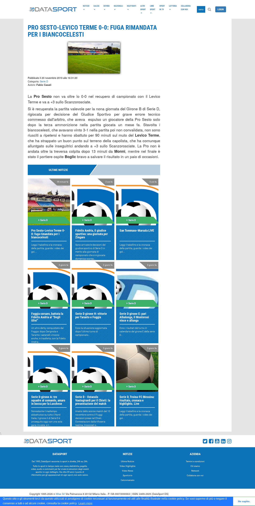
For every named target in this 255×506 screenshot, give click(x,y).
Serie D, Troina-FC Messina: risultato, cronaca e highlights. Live (137, 400)
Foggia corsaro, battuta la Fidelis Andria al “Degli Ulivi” (47, 317)
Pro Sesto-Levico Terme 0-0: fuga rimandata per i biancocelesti (48, 234)
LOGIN (221, 9)
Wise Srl (60, 494)
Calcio (96, 6)
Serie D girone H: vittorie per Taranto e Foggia (91, 315)
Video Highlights (127, 466)
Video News (127, 471)
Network (195, 471)
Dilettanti (131, 6)
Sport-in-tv (127, 475)
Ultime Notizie (127, 461)
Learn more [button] (85, 503)
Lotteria (173, 6)
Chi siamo (195, 466)
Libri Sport (152, 8)
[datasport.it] (53, 9)
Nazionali (118, 6)
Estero (107, 6)
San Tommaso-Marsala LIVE (137, 230)
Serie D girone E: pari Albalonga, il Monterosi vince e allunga (134, 317)
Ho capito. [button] (244, 501)
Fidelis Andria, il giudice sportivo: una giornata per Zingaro (91, 234)
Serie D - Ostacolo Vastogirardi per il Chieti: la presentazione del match (92, 400)
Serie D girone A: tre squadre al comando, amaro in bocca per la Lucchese (48, 400)
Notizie (86, 6)
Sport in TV (162, 8)
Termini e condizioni (195, 461)
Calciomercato (127, 480)
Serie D (44, 81)
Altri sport (143, 8)
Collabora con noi (186, 8)
